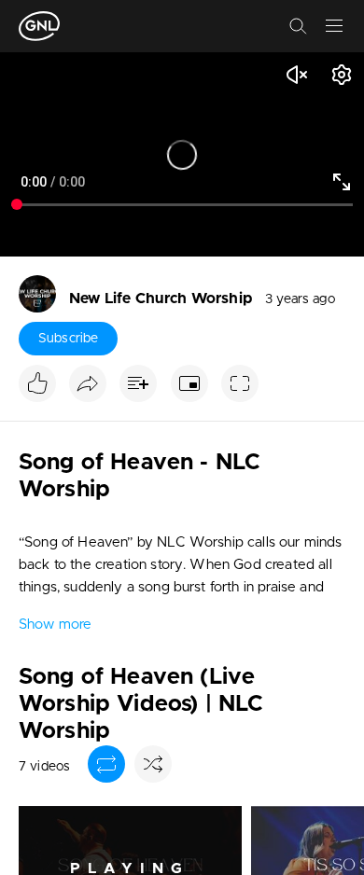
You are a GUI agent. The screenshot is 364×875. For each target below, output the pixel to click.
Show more (55, 625)
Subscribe (68, 338)
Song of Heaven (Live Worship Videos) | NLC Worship (141, 704)
